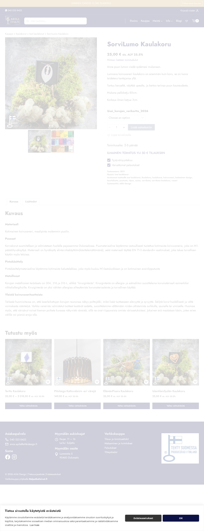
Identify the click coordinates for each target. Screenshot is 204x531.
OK (181, 518)
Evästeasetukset (143, 518)
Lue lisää (34, 525)
